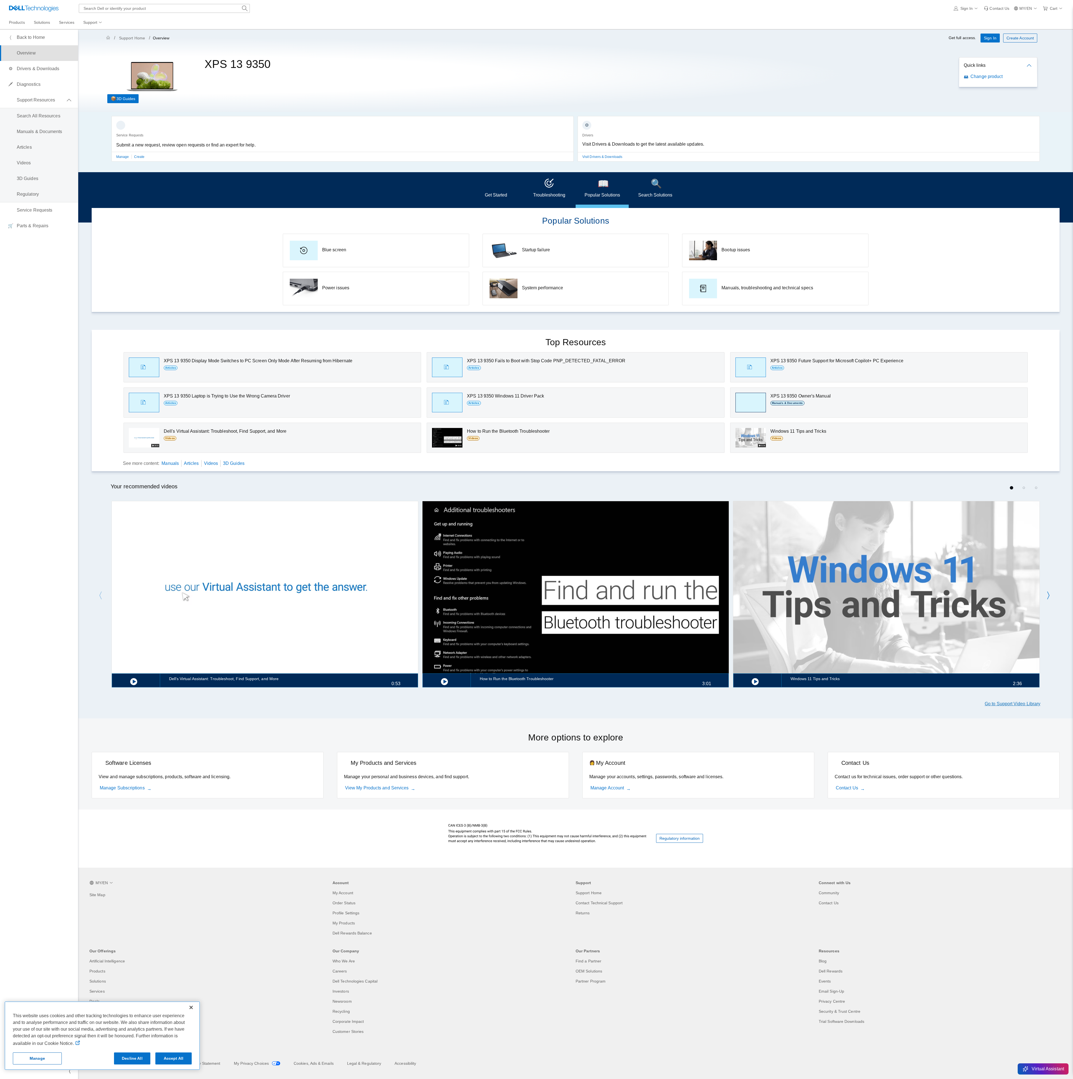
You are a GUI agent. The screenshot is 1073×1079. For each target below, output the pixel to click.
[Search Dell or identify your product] (245, 8)
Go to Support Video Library (1012, 703)
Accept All (173, 1058)
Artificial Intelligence (107, 961)
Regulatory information (679, 838)
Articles (191, 463)
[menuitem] (93, 22)
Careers (340, 971)
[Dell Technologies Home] (34, 8)
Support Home (132, 38)
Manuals (170, 463)
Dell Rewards (830, 971)
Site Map (97, 895)
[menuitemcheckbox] (39, 100)
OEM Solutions (589, 971)
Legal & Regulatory (364, 1063)
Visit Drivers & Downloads (602, 157)
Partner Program (591, 981)
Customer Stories (348, 1031)
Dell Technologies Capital (355, 981)
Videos (211, 463)
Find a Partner (588, 961)
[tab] (496, 190)
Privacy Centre (832, 1001)
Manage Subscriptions (122, 787)
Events (825, 981)
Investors (341, 991)
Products (97, 971)
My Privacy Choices (252, 1063)
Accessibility (405, 1063)
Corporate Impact (348, 1021)
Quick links (975, 65)
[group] (343, 142)
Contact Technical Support (599, 903)
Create (139, 157)
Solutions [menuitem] (42, 22)
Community (829, 893)
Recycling (341, 1011)
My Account (343, 893)
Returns (583, 913)
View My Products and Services (377, 787)
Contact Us (847, 787)
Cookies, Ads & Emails (314, 1063)
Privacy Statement (204, 1063)
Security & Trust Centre (839, 1011)
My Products (344, 923)
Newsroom (342, 1001)
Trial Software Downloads (841, 1021)
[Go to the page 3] (1036, 487)
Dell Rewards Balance (352, 933)
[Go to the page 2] (1023, 487)
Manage (123, 157)
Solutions (97, 981)
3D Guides (126, 98)
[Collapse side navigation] (69, 1071)
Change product (986, 76)
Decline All (132, 1058)
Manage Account (607, 787)
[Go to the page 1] (1011, 487)
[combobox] (164, 8)
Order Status (344, 903)
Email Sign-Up (831, 991)
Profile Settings (346, 913)
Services (97, 991)
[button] (966, 8)
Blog (823, 961)
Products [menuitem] (17, 22)
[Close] (191, 1007)
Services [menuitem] (66, 22)
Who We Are (344, 961)
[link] (997, 8)
